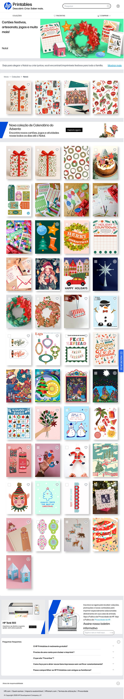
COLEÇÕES (17, 16)
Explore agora (74, 130)
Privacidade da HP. (103, 619)
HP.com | (8, 691)
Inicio (6, 77)
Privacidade (83, 691)
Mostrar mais (115, 65)
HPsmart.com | (51, 691)
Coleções (16, 77)
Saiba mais (32, 627)
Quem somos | (18, 691)
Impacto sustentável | (35, 691)
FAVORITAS (60, 16)
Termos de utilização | (68, 691)
